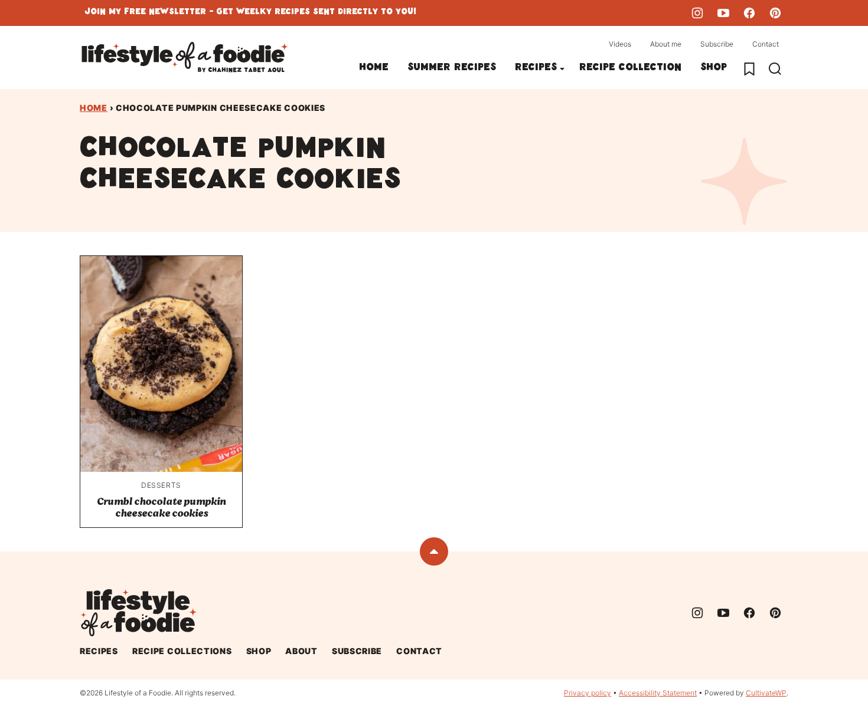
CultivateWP (766, 692)
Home (374, 68)
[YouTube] (723, 13)
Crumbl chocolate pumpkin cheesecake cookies (161, 507)
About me (665, 44)
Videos (620, 44)
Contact (765, 44)
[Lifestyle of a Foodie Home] (185, 57)
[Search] (775, 69)
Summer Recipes (451, 68)
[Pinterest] (775, 13)
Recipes (536, 68)
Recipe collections (182, 651)
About (301, 651)
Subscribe (716, 44)
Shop (713, 68)
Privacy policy (587, 692)
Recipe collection (630, 68)
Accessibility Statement (658, 692)
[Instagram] (697, 13)
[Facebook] (749, 13)
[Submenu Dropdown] (562, 69)
